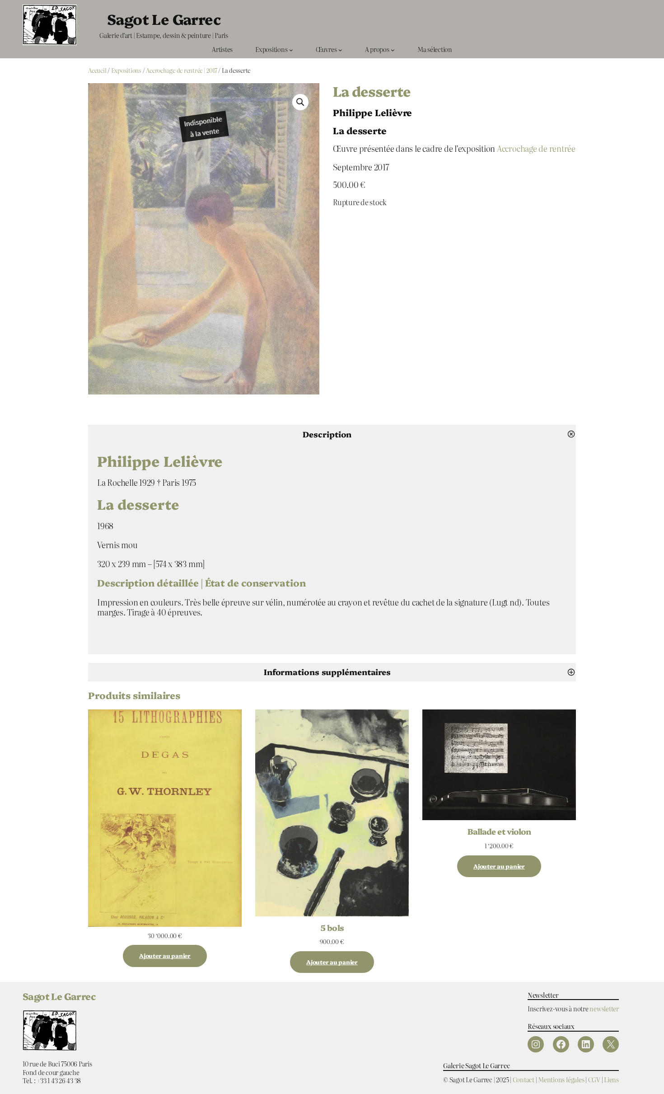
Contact (523, 1079)
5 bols (331, 927)
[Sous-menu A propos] (393, 49)
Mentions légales (561, 1079)
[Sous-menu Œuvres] (340, 49)
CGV (594, 1079)
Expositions (126, 70)
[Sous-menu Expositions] (291, 49)
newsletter (604, 1008)
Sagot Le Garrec (163, 18)
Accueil (97, 70)
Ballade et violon (499, 831)
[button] (300, 102)
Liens (611, 1079)
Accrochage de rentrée (536, 148)
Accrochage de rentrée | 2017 (181, 70)
